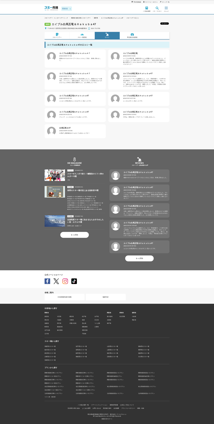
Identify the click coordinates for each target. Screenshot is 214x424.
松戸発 (84, 316)
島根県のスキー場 (81, 356)
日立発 (97, 320)
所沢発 (59, 323)
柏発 (83, 320)
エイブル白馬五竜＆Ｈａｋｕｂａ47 (112, 18)
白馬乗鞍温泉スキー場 (73, 205)
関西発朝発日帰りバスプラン (53, 379)
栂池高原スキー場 (98, 203)
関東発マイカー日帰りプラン (85, 376)
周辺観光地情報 (132, 37)
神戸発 (109, 323)
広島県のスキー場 (112, 356)
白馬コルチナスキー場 (85, 205)
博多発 (134, 320)
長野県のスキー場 (143, 350)
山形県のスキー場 (112, 346)
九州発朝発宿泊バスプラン (115, 393)
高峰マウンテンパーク (92, 207)
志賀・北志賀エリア (76, 225)
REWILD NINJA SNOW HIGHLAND (76, 207)
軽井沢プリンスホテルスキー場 (75, 209)
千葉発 (84, 333)
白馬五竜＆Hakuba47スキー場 (87, 200)
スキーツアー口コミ (133, 18)
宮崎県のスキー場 (50, 360)
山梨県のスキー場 (112, 350)
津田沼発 (84, 330)
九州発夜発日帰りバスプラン (85, 393)
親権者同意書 (114, 405)
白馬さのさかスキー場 (73, 200)
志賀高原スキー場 (81, 196)
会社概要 (116, 408)
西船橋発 (84, 327)
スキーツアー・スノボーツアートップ (56, 18)
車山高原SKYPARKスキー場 (91, 209)
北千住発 (47, 330)
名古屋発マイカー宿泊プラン (53, 390)
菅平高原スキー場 (96, 205)
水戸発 (97, 316)
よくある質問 (86, 408)
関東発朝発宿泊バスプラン (115, 373)
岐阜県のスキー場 (81, 353)
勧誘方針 (106, 297)
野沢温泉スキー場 (72, 198)
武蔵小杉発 (73, 323)
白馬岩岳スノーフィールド (86, 203)
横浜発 (72, 316)
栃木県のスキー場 (50, 350)
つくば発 (97, 323)
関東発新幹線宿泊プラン (114, 376)
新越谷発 (60, 327)
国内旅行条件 (107, 408)
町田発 (47, 327)
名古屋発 (122, 316)
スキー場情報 (82, 37)
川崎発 (72, 320)
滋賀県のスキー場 (143, 353)
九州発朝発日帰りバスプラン (53, 393)
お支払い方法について (127, 405)
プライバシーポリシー (128, 408)
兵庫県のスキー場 (50, 356)
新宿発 (47, 316)
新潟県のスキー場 (50, 353)
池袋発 (47, 323)
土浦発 (97, 327)
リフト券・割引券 (50, 397)
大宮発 (59, 316)
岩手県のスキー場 (81, 346)
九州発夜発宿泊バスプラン (146, 393)
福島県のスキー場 (143, 346)
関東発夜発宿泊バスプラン (146, 373)
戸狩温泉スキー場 (91, 196)
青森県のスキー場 (50, 346)
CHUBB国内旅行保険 (64, 297)
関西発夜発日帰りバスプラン (85, 379)
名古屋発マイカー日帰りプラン (85, 390)
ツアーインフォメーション (99, 405)
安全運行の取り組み (74, 408)
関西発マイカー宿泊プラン (53, 383)
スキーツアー (57, 37)
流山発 (84, 323)
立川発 (47, 333)
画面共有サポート (107, 419)
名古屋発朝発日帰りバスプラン (54, 386)
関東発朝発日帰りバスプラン (53, 373)
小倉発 (134, 316)
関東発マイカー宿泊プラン (53, 376)
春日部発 (60, 330)
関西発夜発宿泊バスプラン (115, 379)
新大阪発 (109, 316)
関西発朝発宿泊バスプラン (146, 379)
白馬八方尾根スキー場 (73, 203)
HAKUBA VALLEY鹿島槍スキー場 (86, 198)
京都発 (109, 320)
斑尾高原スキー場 (72, 196)
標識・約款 (140, 408)
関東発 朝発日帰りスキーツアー (81, 18)
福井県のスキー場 (112, 353)
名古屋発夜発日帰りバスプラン (85, 386)
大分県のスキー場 (143, 356)
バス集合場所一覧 (83, 405)
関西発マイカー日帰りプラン (85, 383)
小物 (68, 180)
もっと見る (74, 235)
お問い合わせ (97, 408)
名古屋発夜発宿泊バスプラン (147, 386)
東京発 (47, 320)
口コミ (107, 37)
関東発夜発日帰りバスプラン (85, 373)
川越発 (59, 320)
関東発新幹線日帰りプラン (146, 376)
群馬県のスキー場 (81, 350)
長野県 (96, 18)
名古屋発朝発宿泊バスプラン (116, 386)
